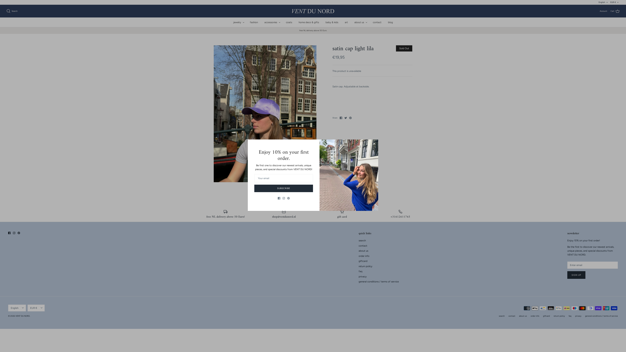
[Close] (374, 143)
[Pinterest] (288, 198)
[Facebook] (279, 198)
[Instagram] (284, 198)
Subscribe (283, 188)
